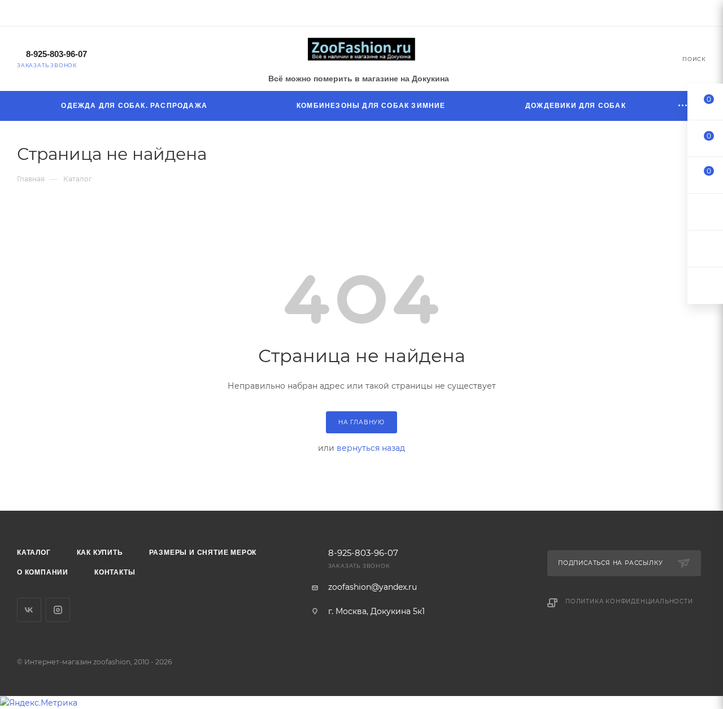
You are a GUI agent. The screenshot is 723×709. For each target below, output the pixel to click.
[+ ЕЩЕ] (683, 106)
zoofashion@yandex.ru (372, 587)
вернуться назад (371, 448)
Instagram (58, 610)
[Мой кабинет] (701, 14)
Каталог (34, 552)
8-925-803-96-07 (56, 54)
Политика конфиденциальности (629, 601)
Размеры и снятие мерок (203, 552)
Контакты (114, 572)
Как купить (100, 552)
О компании (42, 572)
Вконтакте (29, 610)
